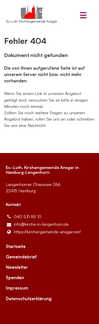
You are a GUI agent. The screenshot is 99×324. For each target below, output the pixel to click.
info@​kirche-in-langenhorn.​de (41, 224)
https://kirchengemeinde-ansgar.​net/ (47, 231)
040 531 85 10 (27, 216)
